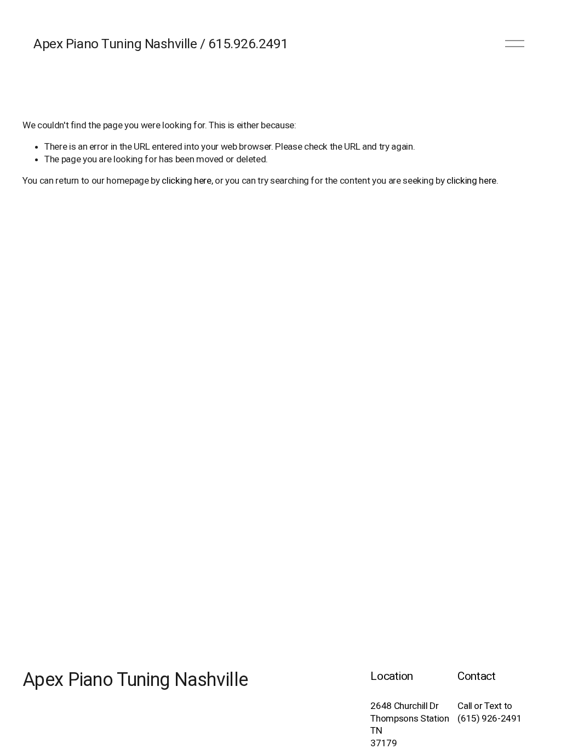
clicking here (186, 180)
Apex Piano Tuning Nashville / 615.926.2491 (160, 44)
